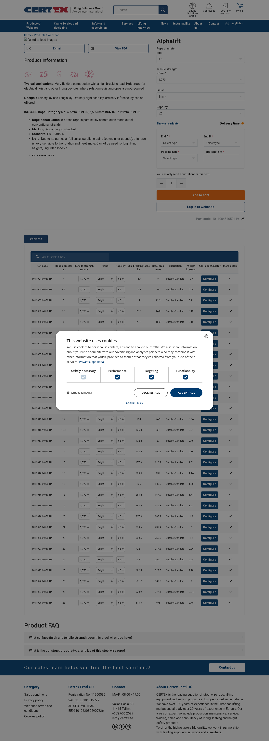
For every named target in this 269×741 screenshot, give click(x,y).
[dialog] (134, 370)
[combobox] (206, 336)
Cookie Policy (134, 402)
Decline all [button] (151, 392)
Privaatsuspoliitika (91, 361)
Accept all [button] (186, 392)
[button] (79, 393)
